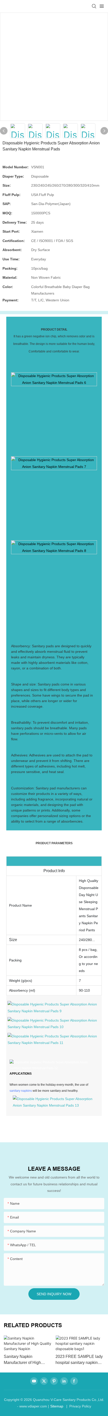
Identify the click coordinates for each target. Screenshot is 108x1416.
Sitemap (56, 1406)
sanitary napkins (21, 1091)
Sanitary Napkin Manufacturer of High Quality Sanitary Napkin (25, 1360)
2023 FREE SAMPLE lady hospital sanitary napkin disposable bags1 (79, 1360)
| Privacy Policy (78, 1406)
